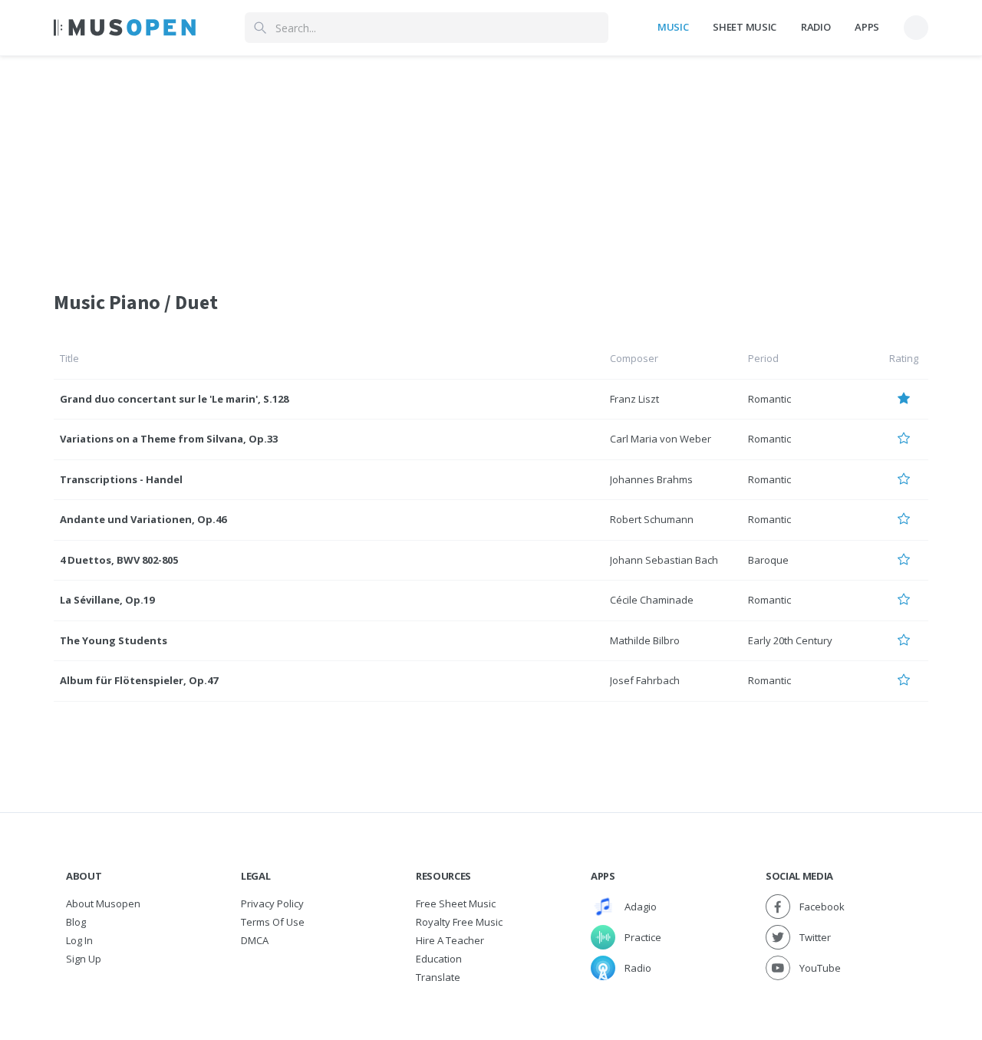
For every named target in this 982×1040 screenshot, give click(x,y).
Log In (79, 940)
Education (439, 959)
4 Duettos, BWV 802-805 (119, 560)
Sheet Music (744, 27)
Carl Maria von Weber (660, 439)
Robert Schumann (652, 519)
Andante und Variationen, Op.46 (143, 519)
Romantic (769, 399)
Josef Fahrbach (645, 680)
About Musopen (103, 903)
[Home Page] (125, 27)
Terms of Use (273, 922)
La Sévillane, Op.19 (107, 600)
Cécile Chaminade (652, 600)
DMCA (255, 940)
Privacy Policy (272, 903)
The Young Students (113, 640)
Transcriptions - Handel (121, 479)
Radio (815, 27)
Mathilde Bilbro (645, 640)
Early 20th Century (790, 640)
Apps (867, 27)
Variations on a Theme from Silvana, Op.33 (169, 439)
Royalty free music (459, 922)
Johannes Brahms (651, 479)
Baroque (768, 560)
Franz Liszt (634, 399)
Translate (438, 977)
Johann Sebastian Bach (664, 560)
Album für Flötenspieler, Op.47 (139, 680)
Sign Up (83, 959)
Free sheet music (456, 903)
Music (672, 27)
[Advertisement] (491, 163)
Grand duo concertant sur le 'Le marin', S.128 (174, 399)
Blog (76, 922)
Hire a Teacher (450, 940)
